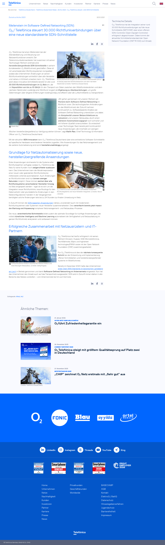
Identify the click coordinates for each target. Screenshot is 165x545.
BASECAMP (107, 485)
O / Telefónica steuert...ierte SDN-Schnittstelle (83, 10)
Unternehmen (35, 3)
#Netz (18, 296)
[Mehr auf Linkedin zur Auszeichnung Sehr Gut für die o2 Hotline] (79, 468)
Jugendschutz (107, 507)
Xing (123, 450)
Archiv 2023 (62, 10)
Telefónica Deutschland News (46, 10)
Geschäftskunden (78, 489)
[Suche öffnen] (154, 3)
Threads (89, 450)
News (113, 3)
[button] (92, 44)
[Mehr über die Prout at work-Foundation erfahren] (122, 468)
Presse (105, 3)
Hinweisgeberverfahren (112, 504)
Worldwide (75, 492)
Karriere (97, 3)
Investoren (78, 3)
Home (44, 485)
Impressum (106, 515)
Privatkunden (76, 485)
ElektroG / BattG (109, 496)
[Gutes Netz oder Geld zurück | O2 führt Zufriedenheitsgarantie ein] (81, 326)
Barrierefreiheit (108, 511)
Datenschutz (107, 500)
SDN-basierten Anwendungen (40, 203)
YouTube (106, 450)
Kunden (68, 3)
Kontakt (104, 492)
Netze (45, 3)
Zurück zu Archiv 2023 (17, 17)
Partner (88, 3)
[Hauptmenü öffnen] (3, 3)
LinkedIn (51, 450)
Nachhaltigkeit (56, 3)
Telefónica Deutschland (27, 10)
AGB (103, 489)
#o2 (22, 296)
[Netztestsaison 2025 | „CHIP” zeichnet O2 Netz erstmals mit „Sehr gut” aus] (81, 376)
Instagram (70, 450)
